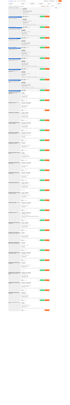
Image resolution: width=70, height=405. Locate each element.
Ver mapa (56, 7)
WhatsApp (41, 16)
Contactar (46, 16)
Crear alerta (43, 6)
